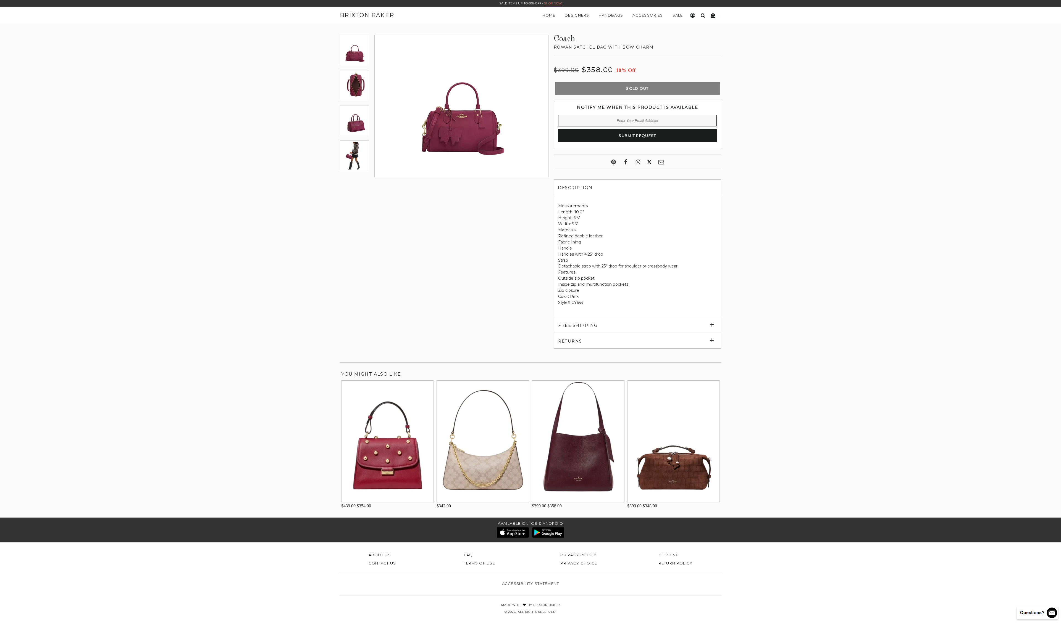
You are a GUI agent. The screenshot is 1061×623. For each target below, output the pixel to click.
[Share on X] (649, 162)
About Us (380, 555)
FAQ (468, 555)
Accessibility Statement (530, 583)
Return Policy (676, 563)
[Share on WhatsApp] (637, 162)
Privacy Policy (578, 555)
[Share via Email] (661, 162)
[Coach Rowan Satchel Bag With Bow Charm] (354, 50)
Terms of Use (479, 563)
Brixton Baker (367, 15)
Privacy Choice (579, 563)
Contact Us (382, 563)
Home (548, 15)
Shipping (669, 555)
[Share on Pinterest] (613, 162)
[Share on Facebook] (625, 162)
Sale (678, 15)
